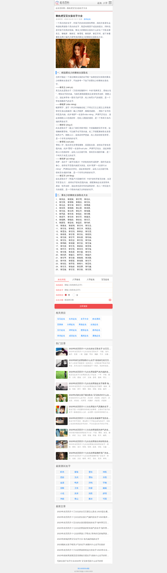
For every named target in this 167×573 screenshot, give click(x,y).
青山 (76, 498)
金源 (62, 482)
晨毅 (62, 488)
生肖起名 (73, 318)
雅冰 (91, 498)
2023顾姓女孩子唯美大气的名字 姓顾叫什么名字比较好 (81, 544)
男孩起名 (83, 324)
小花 (62, 493)
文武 (76, 477)
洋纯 (91, 482)
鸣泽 (76, 482)
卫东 (76, 488)
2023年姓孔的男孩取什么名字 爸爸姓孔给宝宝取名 (90, 360)
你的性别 (59, 295)
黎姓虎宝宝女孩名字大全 (77, 8)
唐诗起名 (87, 19)
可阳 (105, 498)
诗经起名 (73, 330)
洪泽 (76, 493)
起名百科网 (60, 8)
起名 (99, 2)
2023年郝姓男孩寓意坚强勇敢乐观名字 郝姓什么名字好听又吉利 (83, 555)
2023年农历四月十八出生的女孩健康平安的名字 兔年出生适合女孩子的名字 (90, 418)
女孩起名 (94, 324)
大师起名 (71, 324)
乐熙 (105, 477)
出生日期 (59, 300)
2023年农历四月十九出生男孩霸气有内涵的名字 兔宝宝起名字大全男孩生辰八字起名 (90, 371)
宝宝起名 (61, 318)
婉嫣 (105, 488)
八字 (105, 2)
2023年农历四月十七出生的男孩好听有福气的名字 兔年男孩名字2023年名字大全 (83, 528)
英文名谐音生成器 (83, 568)
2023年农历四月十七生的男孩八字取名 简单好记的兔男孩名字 (83, 533)
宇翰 (105, 482)
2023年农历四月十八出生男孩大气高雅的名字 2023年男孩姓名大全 (90, 406)
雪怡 (91, 477)
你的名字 (59, 290)
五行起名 (61, 330)
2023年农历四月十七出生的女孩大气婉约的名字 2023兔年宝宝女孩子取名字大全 (83, 517)
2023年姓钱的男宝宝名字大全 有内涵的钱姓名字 (78, 539)
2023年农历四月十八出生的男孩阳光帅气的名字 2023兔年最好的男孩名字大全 (90, 429)
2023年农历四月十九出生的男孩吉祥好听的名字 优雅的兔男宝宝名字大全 (90, 441)
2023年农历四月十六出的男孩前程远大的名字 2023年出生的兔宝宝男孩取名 (83, 549)
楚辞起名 (85, 330)
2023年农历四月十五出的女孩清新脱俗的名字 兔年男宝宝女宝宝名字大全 (83, 522)
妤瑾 (105, 493)
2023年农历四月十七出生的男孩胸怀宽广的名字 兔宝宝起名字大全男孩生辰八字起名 (90, 452)
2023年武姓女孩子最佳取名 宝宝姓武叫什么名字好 (90, 394)
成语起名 (73, 335)
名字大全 (85, 318)
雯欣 (91, 471)
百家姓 (60, 324)
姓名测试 (96, 318)
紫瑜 (76, 471)
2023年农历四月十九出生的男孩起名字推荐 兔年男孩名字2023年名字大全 (90, 383)
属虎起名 (85, 335)
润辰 (91, 493)
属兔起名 (96, 335)
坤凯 (105, 471)
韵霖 (91, 488)
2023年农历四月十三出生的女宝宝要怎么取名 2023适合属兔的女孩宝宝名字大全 (83, 511)
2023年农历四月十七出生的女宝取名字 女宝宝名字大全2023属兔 (90, 348)
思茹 (62, 477)
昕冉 (62, 471)
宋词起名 (61, 335)
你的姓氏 (59, 285)
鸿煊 (62, 498)
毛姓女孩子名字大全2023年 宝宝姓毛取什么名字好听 (80, 560)
